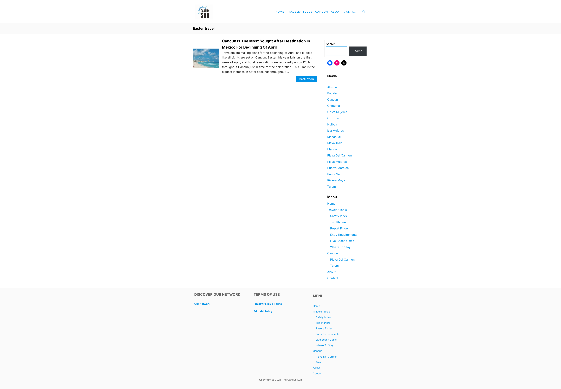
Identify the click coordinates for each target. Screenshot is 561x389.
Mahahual (334, 137)
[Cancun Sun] (219, 11)
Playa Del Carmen (339, 155)
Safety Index (339, 216)
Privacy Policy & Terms (268, 303)
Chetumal (334, 105)
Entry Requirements (343, 234)
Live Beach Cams (342, 241)
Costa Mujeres (337, 112)
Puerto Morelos (338, 168)
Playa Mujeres (337, 161)
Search (331, 44)
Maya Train (334, 143)
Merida (332, 149)
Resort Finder (339, 228)
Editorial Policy (263, 311)
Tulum (331, 186)
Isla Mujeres (335, 130)
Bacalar (332, 93)
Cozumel (333, 118)
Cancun (332, 99)
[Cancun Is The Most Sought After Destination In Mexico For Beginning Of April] (206, 60)
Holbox (332, 124)
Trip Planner (338, 222)
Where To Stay (340, 247)
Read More (307, 79)
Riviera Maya (336, 180)
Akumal (332, 87)
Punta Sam (334, 174)
